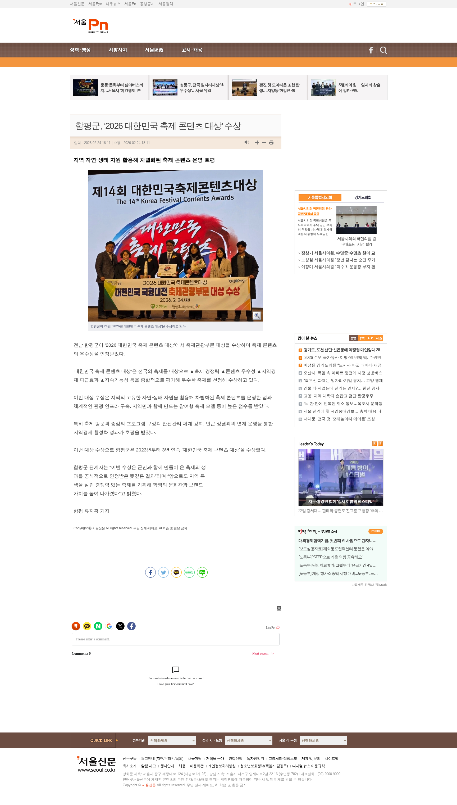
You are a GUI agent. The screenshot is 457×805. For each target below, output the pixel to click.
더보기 (375, 531)
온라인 (169, 758)
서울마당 (195, 758)
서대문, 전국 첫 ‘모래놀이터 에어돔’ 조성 (339, 419)
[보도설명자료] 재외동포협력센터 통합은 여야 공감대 (342, 548)
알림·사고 (148, 766)
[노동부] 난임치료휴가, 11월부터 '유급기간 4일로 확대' (342, 565)
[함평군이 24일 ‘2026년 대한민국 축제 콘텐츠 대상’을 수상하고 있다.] (175, 174)
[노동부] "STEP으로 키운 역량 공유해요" (331, 557)
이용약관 (197, 766)
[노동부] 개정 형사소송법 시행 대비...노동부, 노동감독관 (344, 573)
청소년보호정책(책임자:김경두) (264, 766)
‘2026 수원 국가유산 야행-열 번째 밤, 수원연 (342, 357)
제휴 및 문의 (310, 758)
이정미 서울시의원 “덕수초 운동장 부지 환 (338, 266)
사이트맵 (332, 758)
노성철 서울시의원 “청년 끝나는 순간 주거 (338, 259)
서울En (130, 4)
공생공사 (147, 4)
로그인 (358, 4)
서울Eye (95, 4)
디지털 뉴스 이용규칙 (308, 766)
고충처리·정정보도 (282, 758)
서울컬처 (165, 4)
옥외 (178, 758)
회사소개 (129, 766)
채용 (182, 766)
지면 (160, 758)
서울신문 (77, 4)
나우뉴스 (113, 4)
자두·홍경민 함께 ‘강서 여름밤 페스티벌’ (340, 501)
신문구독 (129, 758)
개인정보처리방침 (222, 766)
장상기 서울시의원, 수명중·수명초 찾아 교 (338, 253)
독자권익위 (255, 758)
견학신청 (235, 758)
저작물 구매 (215, 758)
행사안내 (167, 766)
